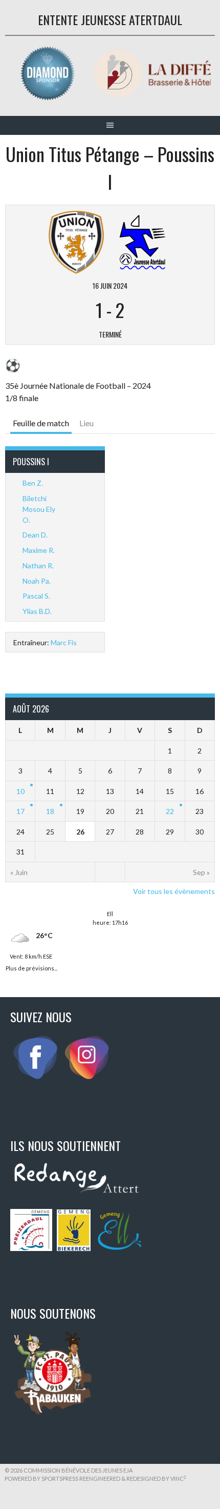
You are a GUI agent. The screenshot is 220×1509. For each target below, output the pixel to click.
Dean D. (35, 534)
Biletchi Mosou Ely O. (39, 509)
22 (170, 811)
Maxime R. (39, 550)
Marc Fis (64, 642)
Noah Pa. (37, 581)
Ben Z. (33, 483)
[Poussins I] (142, 240)
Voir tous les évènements (174, 891)
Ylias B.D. (37, 611)
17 (20, 811)
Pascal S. (36, 595)
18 (50, 811)
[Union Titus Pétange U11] (76, 240)
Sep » (201, 872)
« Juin (19, 872)
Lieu (86, 423)
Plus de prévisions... (31, 967)
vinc (178, 1478)
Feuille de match (41, 423)
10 (20, 791)
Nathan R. (38, 565)
